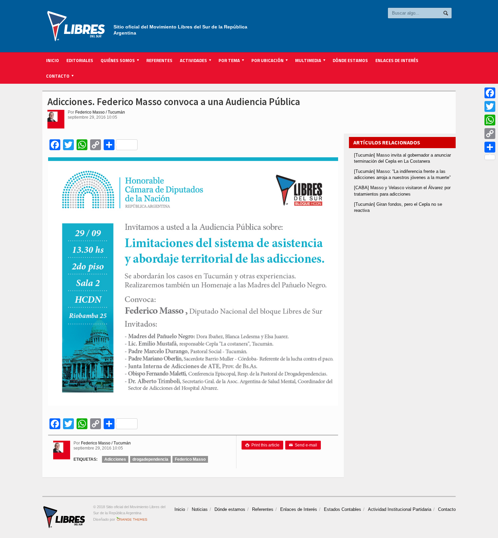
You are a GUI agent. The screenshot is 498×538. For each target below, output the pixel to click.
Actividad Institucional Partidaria (399, 509)
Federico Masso (190, 459)
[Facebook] (490, 93)
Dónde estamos (350, 60)
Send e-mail (303, 445)
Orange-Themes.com (132, 519)
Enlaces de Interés (396, 60)
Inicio (52, 60)
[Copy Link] (490, 133)
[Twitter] (490, 106)
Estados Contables (342, 509)
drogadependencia (150, 459)
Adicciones (115, 459)
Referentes (159, 60)
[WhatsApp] (490, 120)
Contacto (447, 509)
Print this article (262, 445)
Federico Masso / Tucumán (100, 112)
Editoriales (79, 60)
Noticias (200, 509)
